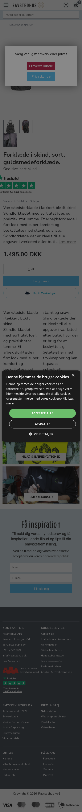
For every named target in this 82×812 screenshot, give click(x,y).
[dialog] (41, 406)
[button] (41, 434)
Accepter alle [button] (42, 413)
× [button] (73, 375)
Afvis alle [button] (42, 424)
